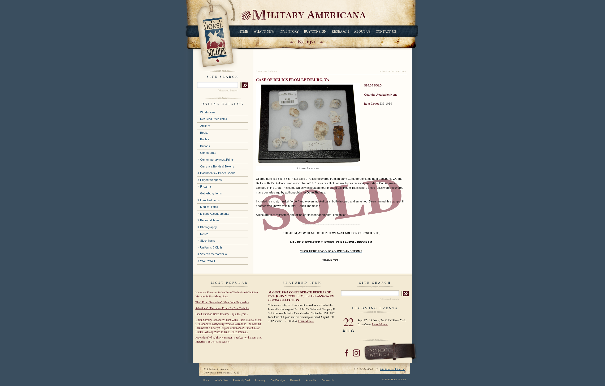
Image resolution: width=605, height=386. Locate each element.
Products (261, 71)
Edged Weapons (211, 180)
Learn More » (306, 321)
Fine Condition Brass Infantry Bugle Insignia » (221, 314)
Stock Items (207, 240)
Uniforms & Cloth (211, 247)
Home (243, 31)
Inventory (289, 31)
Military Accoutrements (214, 213)
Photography (208, 227)
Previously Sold (241, 380)
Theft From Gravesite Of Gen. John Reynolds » (222, 302)
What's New (264, 31)
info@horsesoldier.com (392, 369)
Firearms (206, 186)
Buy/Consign (315, 31)
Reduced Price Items (213, 119)
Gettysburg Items (211, 193)
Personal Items (209, 220)
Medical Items (209, 207)
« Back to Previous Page (393, 71)
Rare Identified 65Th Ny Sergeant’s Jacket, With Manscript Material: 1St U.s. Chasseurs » (228, 339)
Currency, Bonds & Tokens (217, 166)
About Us (362, 31)
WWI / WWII (207, 261)
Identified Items (210, 200)
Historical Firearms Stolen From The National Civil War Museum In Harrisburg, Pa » (226, 294)
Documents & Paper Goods (217, 173)
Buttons (205, 146)
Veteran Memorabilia (213, 254)
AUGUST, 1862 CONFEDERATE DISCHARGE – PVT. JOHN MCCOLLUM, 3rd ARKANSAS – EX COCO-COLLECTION (301, 296)
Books (204, 132)
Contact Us (386, 31)
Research (340, 31)
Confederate (208, 152)
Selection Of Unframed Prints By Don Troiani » (222, 308)
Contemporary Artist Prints (216, 159)
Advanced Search (228, 90)
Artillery (205, 126)
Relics (204, 234)
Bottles (204, 139)
